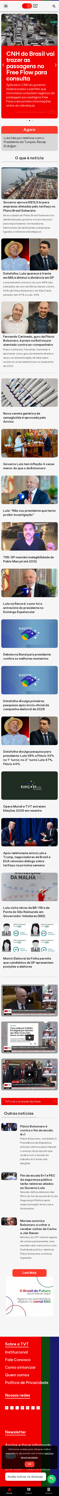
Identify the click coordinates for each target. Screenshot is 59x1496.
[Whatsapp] (12, 1407)
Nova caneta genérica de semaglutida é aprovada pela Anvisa (24, 417)
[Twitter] (22, 1407)
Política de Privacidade (26, 1383)
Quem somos (17, 1375)
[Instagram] (17, 1407)
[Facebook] (27, 1407)
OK (29, 1464)
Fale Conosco (18, 1360)
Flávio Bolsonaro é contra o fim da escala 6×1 (36, 1130)
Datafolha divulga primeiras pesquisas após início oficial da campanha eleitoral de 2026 (26, 705)
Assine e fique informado (28, 1445)
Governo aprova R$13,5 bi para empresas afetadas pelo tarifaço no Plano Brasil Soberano (29, 206)
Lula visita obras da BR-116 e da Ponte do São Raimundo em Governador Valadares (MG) (26, 912)
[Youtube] (6, 1407)
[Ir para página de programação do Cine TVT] (29, 1315)
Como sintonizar (20, 1367)
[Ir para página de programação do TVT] (29, 1104)
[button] (5, 6)
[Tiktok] (33, 1407)
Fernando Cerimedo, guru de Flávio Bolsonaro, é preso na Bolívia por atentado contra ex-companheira (28, 341)
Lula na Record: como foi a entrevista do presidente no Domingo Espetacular (23, 608)
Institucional (16, 1352)
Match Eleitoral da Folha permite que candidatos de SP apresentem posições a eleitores (28, 962)
